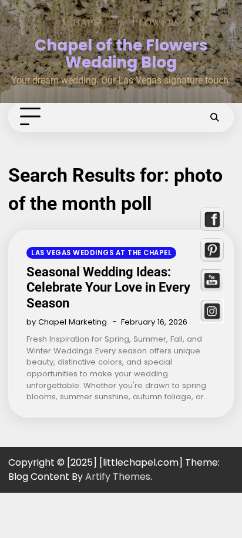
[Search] (214, 117)
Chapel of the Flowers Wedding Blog (121, 53)
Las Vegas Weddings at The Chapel (101, 253)
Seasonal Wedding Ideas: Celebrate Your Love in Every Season (108, 287)
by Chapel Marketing (66, 322)
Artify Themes (117, 476)
